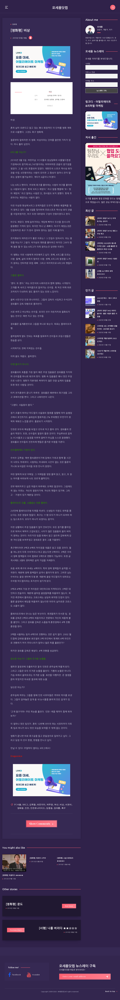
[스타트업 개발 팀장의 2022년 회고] (90, 341)
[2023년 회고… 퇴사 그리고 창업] (90, 300)
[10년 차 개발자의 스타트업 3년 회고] (90, 353)
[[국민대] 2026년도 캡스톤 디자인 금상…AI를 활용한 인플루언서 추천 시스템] (90, 246)
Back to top (110, 991)
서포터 (68, 804)
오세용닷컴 (60, 7)
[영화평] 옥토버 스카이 (38, 858)
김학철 (32, 804)
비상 (50, 91)
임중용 (49, 808)
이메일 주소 (89, 81)
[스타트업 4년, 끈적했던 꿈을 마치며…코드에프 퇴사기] (90, 328)
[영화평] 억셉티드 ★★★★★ (12, 875)
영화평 (14, 24)
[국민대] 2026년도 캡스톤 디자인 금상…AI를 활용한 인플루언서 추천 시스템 (107, 246)
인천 (27, 808)
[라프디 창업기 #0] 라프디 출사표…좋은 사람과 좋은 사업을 (107, 313)
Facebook (16, 975)
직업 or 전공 (90, 72)
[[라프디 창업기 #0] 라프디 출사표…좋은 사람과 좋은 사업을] (90, 313)
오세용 (100, 27)
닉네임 (87, 63)
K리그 (25, 804)
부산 (56, 804)
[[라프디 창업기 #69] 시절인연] (90, 261)
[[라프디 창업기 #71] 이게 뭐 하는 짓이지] (90, 221)
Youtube (36, 975)
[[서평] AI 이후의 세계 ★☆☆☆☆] (90, 273)
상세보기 (50, 105)
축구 (64, 808)
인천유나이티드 (37, 808)
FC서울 (17, 804)
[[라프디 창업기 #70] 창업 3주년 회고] (90, 233)
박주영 (50, 804)
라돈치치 (41, 804)
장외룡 (57, 808)
